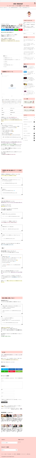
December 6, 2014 (12, 238)
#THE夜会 (10, 125)
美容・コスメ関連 (27, 133)
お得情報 (25, 124)
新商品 (25, 128)
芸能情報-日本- (27, 135)
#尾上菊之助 (10, 127)
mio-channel (18, 4)
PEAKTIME (26, 119)
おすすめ (7, 366)
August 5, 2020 (14, 183)
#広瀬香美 (14, 126)
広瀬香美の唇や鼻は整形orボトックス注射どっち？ (11, 59)
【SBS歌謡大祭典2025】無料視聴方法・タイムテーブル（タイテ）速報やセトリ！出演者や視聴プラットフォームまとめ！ (29, 53)
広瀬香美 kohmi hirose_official (6, 104)
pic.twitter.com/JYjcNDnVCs (15, 320)
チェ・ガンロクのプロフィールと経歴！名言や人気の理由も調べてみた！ (28, 40)
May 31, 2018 (17, 216)
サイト (2, 396)
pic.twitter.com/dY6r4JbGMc (16, 134)
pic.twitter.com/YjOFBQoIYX (6, 308)
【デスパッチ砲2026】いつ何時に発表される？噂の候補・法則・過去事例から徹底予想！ (29, 44)
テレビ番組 (3, 366)
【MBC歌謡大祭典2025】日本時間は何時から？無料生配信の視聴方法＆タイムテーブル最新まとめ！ (29, 48)
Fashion (25, 117)
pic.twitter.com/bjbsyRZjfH (6, 262)
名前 (2, 389)
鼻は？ (5, 63)
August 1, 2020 (14, 192)
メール (2, 392)
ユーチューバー (27, 126)
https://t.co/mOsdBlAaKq (11, 307)
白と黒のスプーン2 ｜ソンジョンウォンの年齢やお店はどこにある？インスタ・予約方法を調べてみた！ (29, 58)
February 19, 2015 (15, 322)
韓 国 (26, 140)
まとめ (4, 66)
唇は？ (5, 61)
